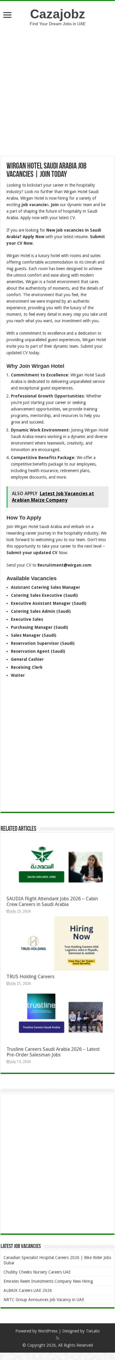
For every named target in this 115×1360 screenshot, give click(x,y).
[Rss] (57, 1338)
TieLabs (93, 1331)
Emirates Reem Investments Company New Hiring (48, 1281)
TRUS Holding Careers (30, 976)
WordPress (48, 1331)
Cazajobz (57, 14)
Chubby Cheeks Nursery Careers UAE (37, 1272)
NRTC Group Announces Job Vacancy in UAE (44, 1299)
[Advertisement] (57, 87)
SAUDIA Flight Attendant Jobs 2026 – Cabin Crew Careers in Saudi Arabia (52, 901)
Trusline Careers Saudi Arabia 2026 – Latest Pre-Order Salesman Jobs (53, 1052)
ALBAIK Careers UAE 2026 (28, 1290)
